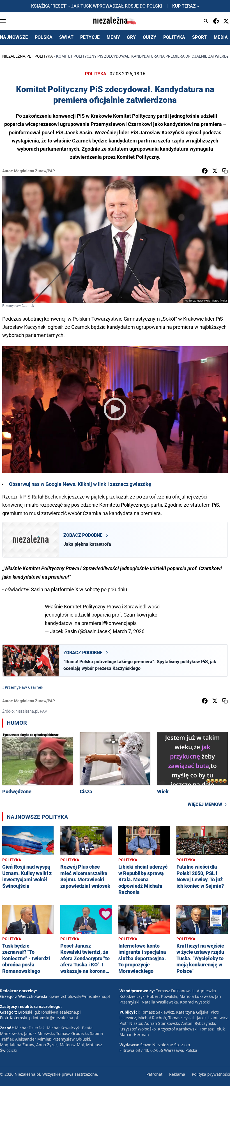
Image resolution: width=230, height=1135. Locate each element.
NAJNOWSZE (14, 37)
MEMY (113, 37)
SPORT (199, 37)
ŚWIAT (66, 37)
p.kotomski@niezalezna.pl (53, 1017)
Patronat (154, 1074)
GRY (131, 37)
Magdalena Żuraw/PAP (34, 171)
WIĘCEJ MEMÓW (205, 804)
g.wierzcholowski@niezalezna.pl (79, 996)
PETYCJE (90, 37)
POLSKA (43, 37)
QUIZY (150, 37)
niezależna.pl (16, 56)
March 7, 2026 (128, 631)
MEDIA (221, 37)
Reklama (177, 1074)
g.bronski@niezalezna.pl (57, 1012)
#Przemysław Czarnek (22, 687)
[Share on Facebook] (205, 171)
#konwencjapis (120, 623)
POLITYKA (174, 37)
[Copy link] (225, 171)
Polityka (43, 56)
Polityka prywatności (211, 1074)
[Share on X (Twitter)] (215, 171)
